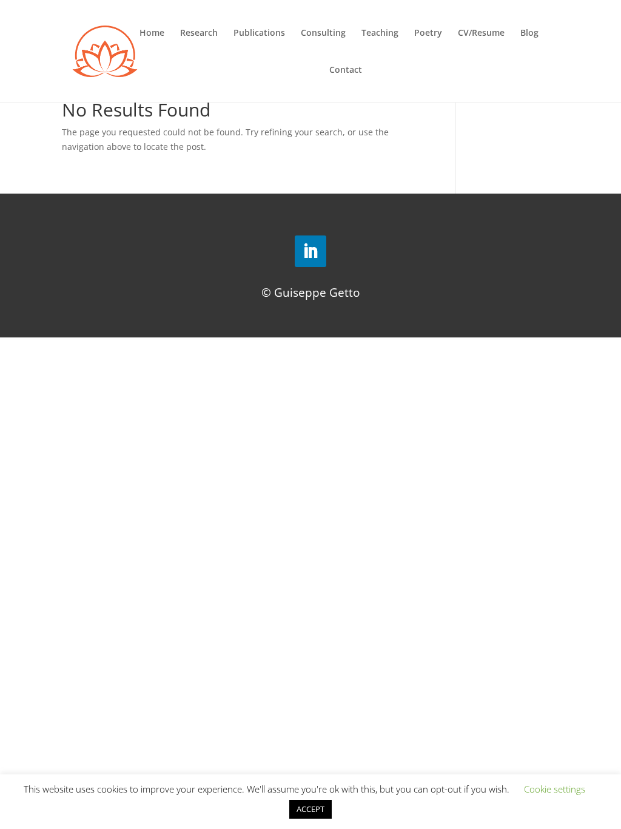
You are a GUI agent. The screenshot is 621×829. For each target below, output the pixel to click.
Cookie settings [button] (554, 789)
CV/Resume (481, 33)
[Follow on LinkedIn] (310, 251)
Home (151, 33)
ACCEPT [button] (310, 809)
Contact (345, 70)
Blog (529, 33)
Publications (259, 33)
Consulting (323, 33)
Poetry (428, 33)
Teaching (379, 33)
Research (199, 33)
